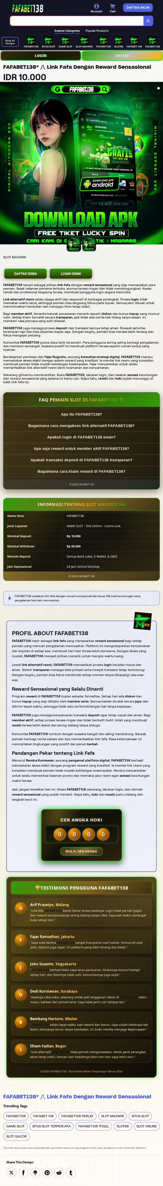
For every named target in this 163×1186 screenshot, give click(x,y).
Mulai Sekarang (81, 851)
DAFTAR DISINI (25, 273)
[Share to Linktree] (35, 1172)
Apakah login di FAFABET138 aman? (81, 437)
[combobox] (77, 21)
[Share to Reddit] (59, 1172)
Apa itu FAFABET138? (81, 414)
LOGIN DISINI (71, 273)
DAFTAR (122, 55)
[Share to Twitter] (11, 1172)
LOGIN (41, 55)
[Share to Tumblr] (71, 1172)
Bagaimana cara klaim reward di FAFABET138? (82, 471)
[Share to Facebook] (23, 1172)
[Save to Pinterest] (47, 1172)
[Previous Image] (3, 163)
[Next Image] (159, 163)
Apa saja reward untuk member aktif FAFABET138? (81, 448)
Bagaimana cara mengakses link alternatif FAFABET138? (81, 426)
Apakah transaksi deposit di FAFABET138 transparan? (81, 460)
